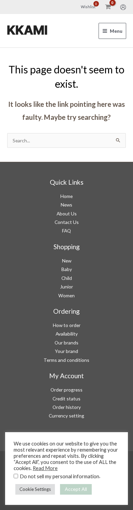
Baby (66, 269)
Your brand (66, 351)
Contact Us (67, 222)
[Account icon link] (123, 7)
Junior (66, 286)
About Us (67, 213)
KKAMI (27, 30)
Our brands (66, 342)
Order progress (66, 390)
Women (66, 295)
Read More (45, 468)
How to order (66, 325)
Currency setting (66, 416)
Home (66, 196)
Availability (67, 334)
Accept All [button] (76, 489)
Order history (67, 407)
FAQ (66, 230)
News (66, 205)
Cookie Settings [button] (35, 489)
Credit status (66, 398)
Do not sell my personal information (59, 476)
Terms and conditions (66, 360)
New (66, 261)
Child (66, 278)
